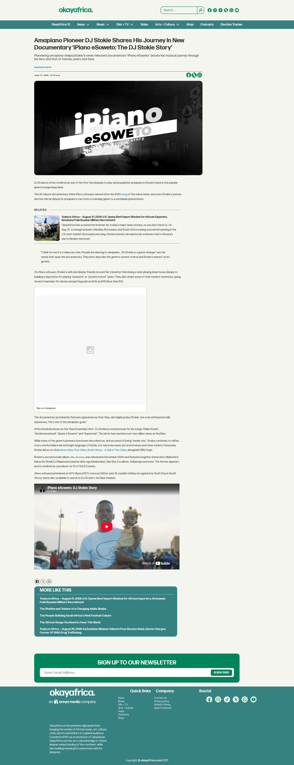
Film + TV (123, 24)
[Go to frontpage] (76, 10)
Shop (189, 24)
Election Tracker (232, 24)
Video (144, 24)
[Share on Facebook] (188, 75)
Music (101, 24)
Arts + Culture (165, 24)
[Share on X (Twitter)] (194, 75)
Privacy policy (161, 701)
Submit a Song (162, 704)
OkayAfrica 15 (60, 24)
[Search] (200, 10)
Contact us (160, 698)
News (81, 24)
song (124, 194)
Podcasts (207, 24)
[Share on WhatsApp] (199, 75)
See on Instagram (46, 408)
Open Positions (162, 708)
